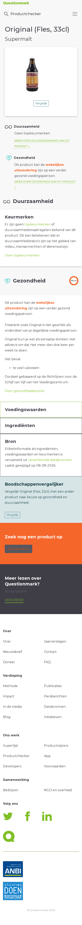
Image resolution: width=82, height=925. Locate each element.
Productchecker (26, 13)
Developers (12, 766)
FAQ (47, 662)
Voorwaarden (54, 766)
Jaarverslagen (55, 641)
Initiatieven (53, 717)
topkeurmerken (37, 224)
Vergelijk (41, 103)
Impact (8, 696)
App (47, 756)
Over (7, 641)
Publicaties (53, 686)
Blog (7, 717)
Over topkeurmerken (22, 255)
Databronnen (55, 707)
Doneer (9, 662)
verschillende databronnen (50, 460)
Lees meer (14, 600)
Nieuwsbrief (12, 652)
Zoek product (18, 549)
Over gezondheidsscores (24, 391)
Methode (10, 686)
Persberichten (55, 696)
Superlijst (10, 745)
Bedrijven (10, 790)
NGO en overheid (58, 790)
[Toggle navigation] (74, 14)
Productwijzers (56, 745)
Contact (50, 652)
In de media (12, 707)
